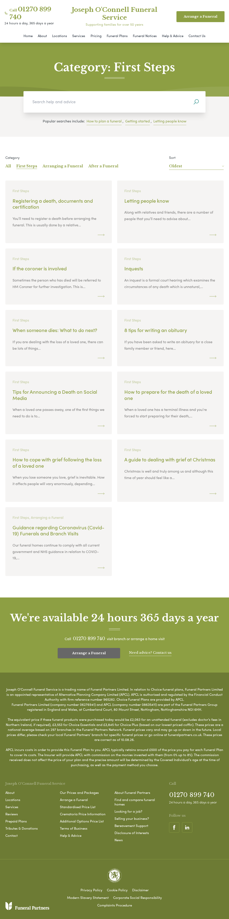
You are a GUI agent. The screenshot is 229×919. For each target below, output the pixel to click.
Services (78, 35)
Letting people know (169, 121)
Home (28, 35)
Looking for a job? (128, 811)
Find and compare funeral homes (134, 802)
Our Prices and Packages (79, 792)
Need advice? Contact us (150, 652)
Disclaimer (140, 889)
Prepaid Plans (16, 821)
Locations (59, 35)
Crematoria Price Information (83, 814)
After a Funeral (103, 166)
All (8, 166)
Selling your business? (131, 818)
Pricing (96, 35)
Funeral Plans (117, 35)
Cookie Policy (117, 889)
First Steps (26, 166)
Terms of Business (73, 828)
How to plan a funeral (104, 121)
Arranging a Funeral (62, 166)
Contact (11, 835)
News (118, 839)
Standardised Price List (77, 806)
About (42, 35)
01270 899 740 (89, 638)
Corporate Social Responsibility (137, 897)
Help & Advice (172, 35)
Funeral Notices (145, 35)
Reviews (11, 814)
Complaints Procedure (114, 905)
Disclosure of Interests (131, 832)
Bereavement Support (131, 825)
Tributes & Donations (21, 828)
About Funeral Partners (132, 792)
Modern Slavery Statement (88, 897)
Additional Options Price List (82, 821)
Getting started (137, 121)
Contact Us (197, 35)
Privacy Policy (91, 889)
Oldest (175, 166)
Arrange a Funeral (89, 653)
